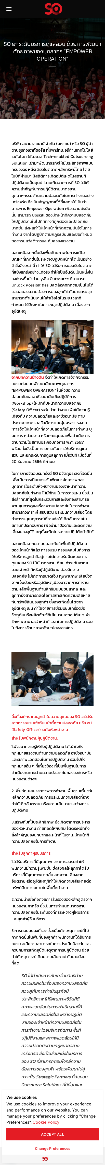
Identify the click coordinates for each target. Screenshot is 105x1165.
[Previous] (14, 682)
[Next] (91, 682)
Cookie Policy (46, 1122)
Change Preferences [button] (52, 1148)
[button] (9, 9)
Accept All (52, 1134)
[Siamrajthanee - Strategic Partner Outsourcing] (53, 9)
